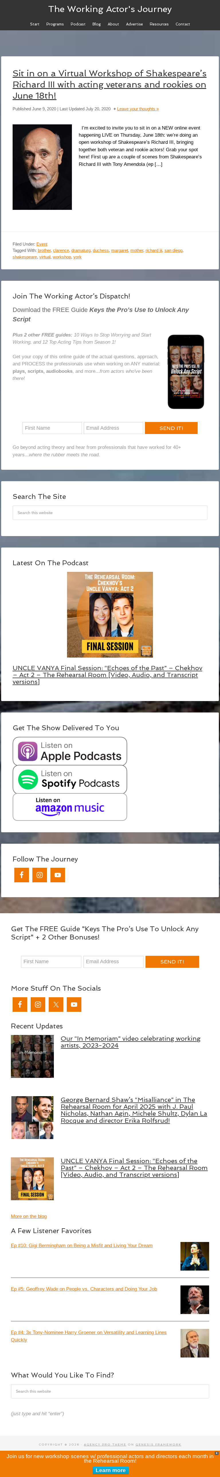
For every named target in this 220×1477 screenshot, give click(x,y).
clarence (61, 250)
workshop (62, 256)
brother (44, 250)
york (77, 256)
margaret (119, 250)
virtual (44, 256)
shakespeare (25, 256)
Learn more (111, 1470)
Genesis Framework (158, 1444)
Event (41, 244)
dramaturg (81, 250)
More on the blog (29, 1216)
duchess (101, 250)
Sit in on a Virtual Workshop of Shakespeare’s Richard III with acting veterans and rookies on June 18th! (110, 84)
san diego (173, 250)
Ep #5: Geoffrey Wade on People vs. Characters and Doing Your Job (84, 1289)
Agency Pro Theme (105, 1444)
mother (136, 250)
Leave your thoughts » (138, 108)
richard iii (154, 250)
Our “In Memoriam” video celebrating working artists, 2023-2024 (131, 1042)
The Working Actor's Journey (110, 9)
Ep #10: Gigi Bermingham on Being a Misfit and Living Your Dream (82, 1245)
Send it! (171, 428)
